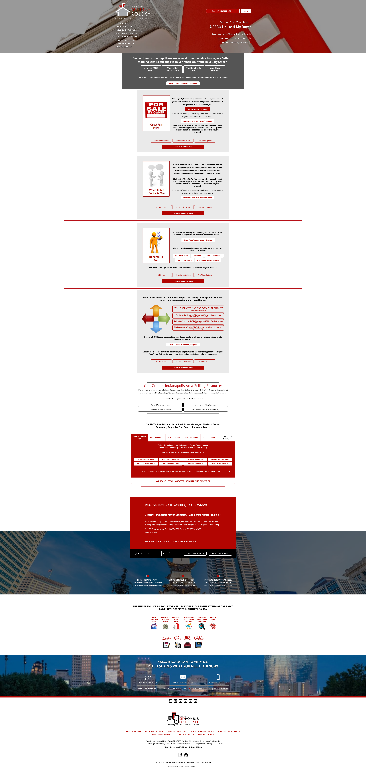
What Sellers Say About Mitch (233, 38)
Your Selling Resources (235, 42)
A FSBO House (161, 207)
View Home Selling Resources (205, 405)
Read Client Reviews (125, 40)
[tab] (139, 437)
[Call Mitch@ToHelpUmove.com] (183, 679)
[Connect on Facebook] (190, 701)
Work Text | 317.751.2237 (148, 682)
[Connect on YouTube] (170, 701)
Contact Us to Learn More (160, 405)
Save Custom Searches (126, 37)
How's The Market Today (128, 33)
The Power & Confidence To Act (162, 688)
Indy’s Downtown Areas (146, 459)
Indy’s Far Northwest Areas (146, 464)
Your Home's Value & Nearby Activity (230, 34)
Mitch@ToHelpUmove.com (183, 682)
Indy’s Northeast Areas (220, 464)
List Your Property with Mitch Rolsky (205, 409)
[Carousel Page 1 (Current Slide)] (135, 554)
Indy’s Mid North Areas (195, 464)
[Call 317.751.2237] (218, 679)
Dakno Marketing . (191, 766)
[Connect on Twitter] (195, 701)
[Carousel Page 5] (148, 554)
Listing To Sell (123, 23)
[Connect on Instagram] (175, 701)
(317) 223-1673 (217, 744)
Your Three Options (205, 140)
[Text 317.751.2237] (148, 679)
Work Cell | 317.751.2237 (218, 682)
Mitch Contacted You (161, 140)
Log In (246, 11)
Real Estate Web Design (175, 766)
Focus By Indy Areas (125, 30)
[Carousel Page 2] (139, 554)
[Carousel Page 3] (142, 554)
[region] (183, 528)
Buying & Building (124, 27)
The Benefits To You (183, 140)
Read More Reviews (220, 553)
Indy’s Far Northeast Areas (220, 459)
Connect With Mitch (195, 553)
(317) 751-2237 (192, 744)
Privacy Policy (199, 763)
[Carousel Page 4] (145, 554)
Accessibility (207, 763)
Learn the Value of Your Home (160, 409)
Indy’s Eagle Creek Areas (170, 459)
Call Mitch (221, 11)
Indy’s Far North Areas (195, 459)
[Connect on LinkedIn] (180, 701)
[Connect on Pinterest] (185, 701)
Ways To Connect (124, 47)
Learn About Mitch (125, 43)
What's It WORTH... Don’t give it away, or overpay (210, 689)
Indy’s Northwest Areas (171, 464)
